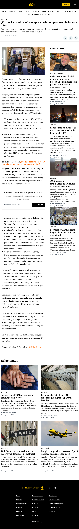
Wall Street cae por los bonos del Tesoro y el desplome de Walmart (18, 452)
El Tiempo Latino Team (58, 102)
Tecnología (45, 448)
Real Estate (56, 11)
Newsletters (53, 496)
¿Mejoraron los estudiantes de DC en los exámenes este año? (62, 183)
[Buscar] (2, 4)
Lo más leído (36, 515)
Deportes (35, 507)
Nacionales (48, 14)
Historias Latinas (70, 11)
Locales (12, 11)
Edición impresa (54, 500)
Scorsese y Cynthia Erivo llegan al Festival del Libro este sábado (63, 232)
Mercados (4, 448)
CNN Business (34, 347)
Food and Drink (24, 11)
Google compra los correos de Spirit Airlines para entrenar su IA (59, 452)
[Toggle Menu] (75, 4)
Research (52, 511)
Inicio (4, 11)
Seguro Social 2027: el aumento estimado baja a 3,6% (17, 396)
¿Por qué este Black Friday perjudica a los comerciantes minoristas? (23, 163)
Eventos (36, 11)
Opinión (34, 511)
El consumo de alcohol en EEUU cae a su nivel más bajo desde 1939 (63, 130)
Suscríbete (66, 4)
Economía (4, 19)
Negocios (45, 11)
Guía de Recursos (34, 14)
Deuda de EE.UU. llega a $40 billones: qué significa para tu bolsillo (56, 397)
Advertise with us (55, 507)
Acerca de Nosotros (56, 503)
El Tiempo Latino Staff (9, 35)
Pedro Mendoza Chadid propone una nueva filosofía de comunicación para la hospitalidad (63, 80)
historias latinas (56, 73)
